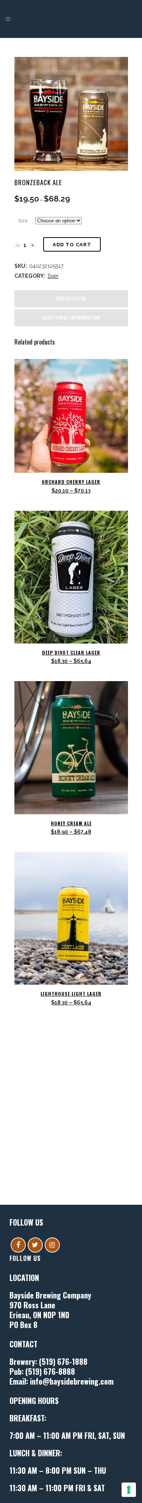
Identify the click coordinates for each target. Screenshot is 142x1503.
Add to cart (72, 244)
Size (23, 220)
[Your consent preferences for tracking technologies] (129, 1490)
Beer (53, 276)
